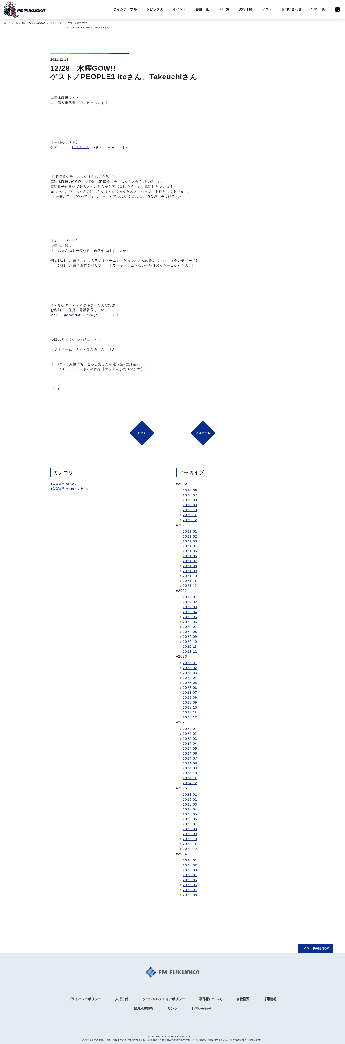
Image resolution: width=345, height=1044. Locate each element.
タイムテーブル (125, 9)
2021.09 (190, 571)
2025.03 (190, 804)
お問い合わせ (292, 9)
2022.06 (190, 622)
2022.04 (190, 612)
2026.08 (190, 895)
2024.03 (190, 738)
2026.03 (190, 870)
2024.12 (190, 783)
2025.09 (190, 834)
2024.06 (190, 753)
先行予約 (246, 9)
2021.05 (190, 551)
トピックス (154, 9)
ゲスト (267, 9)
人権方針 (121, 999)
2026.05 (190, 880)
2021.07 (190, 561)
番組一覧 (202, 9)
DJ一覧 (224, 9)
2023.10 (190, 707)
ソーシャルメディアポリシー (163, 999)
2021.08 (190, 566)
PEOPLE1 (80, 147)
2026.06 (190, 885)
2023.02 (190, 668)
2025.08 (190, 829)
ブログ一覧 (56, 23)
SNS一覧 (318, 9)
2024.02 (190, 734)
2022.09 (190, 637)
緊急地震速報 (143, 1008)
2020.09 (190, 505)
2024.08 (190, 763)
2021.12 (190, 586)
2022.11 (190, 646)
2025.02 (190, 799)
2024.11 (190, 778)
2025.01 (190, 794)
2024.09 (190, 768)
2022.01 (190, 597)
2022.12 (190, 651)
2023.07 (190, 692)
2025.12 (190, 849)
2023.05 (190, 683)
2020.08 (190, 500)
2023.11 (190, 712)
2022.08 (190, 632)
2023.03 (190, 673)
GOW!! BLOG (64, 484)
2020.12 (190, 520)
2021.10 (190, 576)
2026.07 (190, 890)
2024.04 (190, 743)
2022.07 (190, 627)
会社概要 (242, 999)
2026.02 (190, 865)
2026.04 (190, 875)
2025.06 (190, 819)
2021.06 (190, 556)
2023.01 (190, 663)
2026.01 (190, 860)
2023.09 (190, 702)
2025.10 (190, 839)
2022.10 (190, 641)
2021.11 (190, 581)
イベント (179, 9)
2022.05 (190, 617)
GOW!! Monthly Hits (70, 489)
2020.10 (190, 510)
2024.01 (190, 729)
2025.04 (190, 809)
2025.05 (190, 814)
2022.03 (190, 607)
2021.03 (190, 541)
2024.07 (190, 758)
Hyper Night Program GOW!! (30, 23)
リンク (172, 1008)
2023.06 (190, 688)
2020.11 (190, 515)
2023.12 (190, 717)
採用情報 (270, 999)
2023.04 (190, 678)
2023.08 (190, 697)
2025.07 (190, 824)
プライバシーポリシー (84, 999)
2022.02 (190, 602)
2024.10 (190, 773)
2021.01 (190, 531)
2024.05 (190, 748)
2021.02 (190, 536)
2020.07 (190, 495)
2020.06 (190, 490)
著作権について (210, 999)
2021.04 (190, 546)
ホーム (7, 23)
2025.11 (190, 844)
